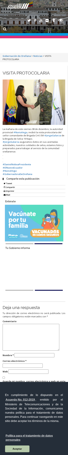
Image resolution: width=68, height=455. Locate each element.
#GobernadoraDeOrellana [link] (17, 174)
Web (5, 371)
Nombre (8, 355)
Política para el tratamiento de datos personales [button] (29, 437)
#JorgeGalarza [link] (52, 135)
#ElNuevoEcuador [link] (13, 167)
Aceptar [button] (17, 448)
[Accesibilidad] (53, 20)
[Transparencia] (61, 20)
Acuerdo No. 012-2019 (20, 399)
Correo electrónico (15, 361)
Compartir (10, 187)
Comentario (10, 321)
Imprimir (9, 191)
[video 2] (49, 290)
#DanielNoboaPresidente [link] (17, 164)
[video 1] (19, 290)
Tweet (8, 183)
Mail (8, 194)
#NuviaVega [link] (20, 132)
